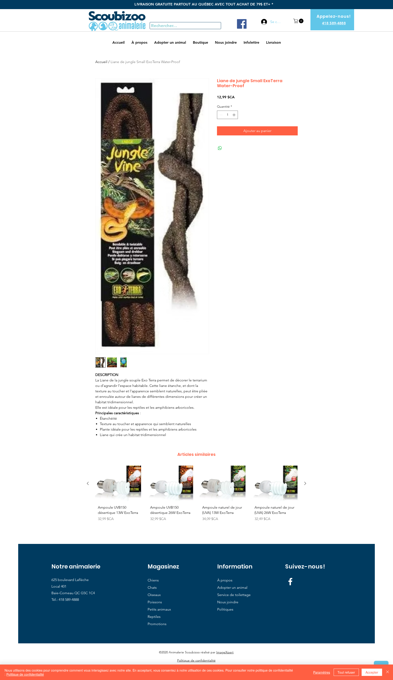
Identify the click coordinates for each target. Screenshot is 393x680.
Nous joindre (227, 602)
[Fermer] (387, 672)
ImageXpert (225, 652)
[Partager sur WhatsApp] (220, 148)
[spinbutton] (227, 115)
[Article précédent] (88, 483)
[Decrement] (220, 115)
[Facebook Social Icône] (242, 24)
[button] (299, 21)
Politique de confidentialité (25, 674)
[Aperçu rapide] (118, 483)
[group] (196, 497)
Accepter (371, 672)
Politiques (225, 609)
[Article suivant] (305, 483)
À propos (224, 580)
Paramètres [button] (321, 672)
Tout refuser (346, 672)
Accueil (101, 62)
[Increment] (234, 115)
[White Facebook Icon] (290, 581)
